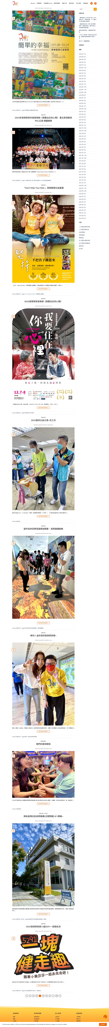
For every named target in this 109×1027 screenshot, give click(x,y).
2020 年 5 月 (82, 202)
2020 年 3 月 (82, 207)
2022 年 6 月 (82, 139)
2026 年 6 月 (82, 57)
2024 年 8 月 (82, 95)
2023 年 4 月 (82, 120)
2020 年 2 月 (82, 210)
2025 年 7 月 (82, 73)
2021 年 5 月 (82, 172)
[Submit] (95, 9)
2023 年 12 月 (82, 109)
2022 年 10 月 (82, 130)
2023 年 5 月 (82, 117)
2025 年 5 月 (82, 76)
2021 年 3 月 (82, 177)
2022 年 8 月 (82, 133)
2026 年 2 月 (82, 62)
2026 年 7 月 (82, 54)
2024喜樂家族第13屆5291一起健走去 (33, 990)
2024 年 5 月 (82, 100)
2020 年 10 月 (82, 191)
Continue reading (43, 105)
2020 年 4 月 (82, 204)
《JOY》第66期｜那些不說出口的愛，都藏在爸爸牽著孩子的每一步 (88, 36)
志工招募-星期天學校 (84, 240)
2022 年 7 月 (82, 136)
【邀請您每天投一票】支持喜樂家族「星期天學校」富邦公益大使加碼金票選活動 (87, 25)
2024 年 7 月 (82, 98)
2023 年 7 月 (82, 111)
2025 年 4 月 (82, 78)
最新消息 (18, 110)
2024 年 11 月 (82, 89)
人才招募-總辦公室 (84, 229)
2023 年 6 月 (82, 114)
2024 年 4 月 (82, 103)
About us (33, 3)
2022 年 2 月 (82, 150)
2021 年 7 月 (82, 166)
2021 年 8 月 (82, 163)
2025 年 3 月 (82, 81)
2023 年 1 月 (82, 125)
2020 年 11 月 (82, 188)
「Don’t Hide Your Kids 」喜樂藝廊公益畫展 (34, 294)
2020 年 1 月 (82, 213)
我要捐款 (85, 3)
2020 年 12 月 (82, 185)
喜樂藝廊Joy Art (48, 3)
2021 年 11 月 (82, 155)
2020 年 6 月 (82, 199)
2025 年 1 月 (82, 84)
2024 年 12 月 (82, 87)
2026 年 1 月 (82, 65)
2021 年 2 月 (82, 180)
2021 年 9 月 (82, 161)
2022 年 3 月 (82, 147)
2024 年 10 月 (82, 92)
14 (56, 995)
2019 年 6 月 (82, 215)
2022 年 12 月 (82, 128)
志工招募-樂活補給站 (84, 243)
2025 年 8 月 (82, 70)
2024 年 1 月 (82, 106)
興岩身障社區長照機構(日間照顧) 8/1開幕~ (37, 919)
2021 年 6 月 (82, 169)
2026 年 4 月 (82, 59)
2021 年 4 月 (82, 174)
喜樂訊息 (81, 237)
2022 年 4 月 (82, 144)
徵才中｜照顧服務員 (84, 41)
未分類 (22, 919)
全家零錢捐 (82, 232)
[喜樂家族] (15, 3)
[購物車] (95, 3)
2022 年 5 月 (82, 141)
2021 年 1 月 (82, 183)
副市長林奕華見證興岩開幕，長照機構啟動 (34, 628)
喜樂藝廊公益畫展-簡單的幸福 (31, 110)
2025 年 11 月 (82, 67)
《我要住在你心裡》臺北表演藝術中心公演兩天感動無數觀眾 (38, 180)
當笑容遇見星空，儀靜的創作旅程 (87, 31)
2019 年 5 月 (82, 218)
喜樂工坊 (64, 3)
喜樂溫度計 (18, 808)
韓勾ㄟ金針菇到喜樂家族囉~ (31, 736)
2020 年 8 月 (82, 193)
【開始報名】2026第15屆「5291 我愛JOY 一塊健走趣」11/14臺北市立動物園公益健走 (87, 19)
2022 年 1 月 (82, 152)
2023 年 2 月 (82, 122)
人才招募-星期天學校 (84, 227)
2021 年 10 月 (82, 158)
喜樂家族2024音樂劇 (29, 412)
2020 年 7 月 (82, 196)
